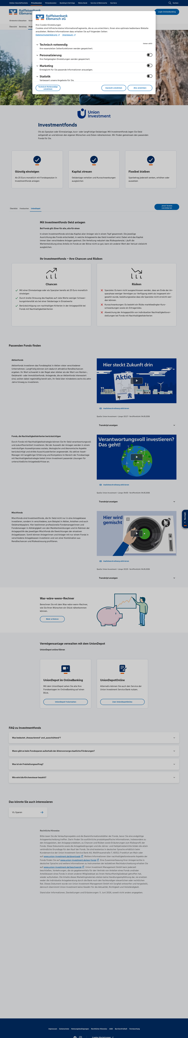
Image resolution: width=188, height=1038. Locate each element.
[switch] (149, 55)
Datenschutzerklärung (47, 34)
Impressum (67, 34)
